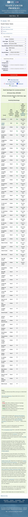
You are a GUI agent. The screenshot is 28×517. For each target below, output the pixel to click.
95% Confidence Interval (22, 114)
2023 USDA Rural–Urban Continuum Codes (10, 469)
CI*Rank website (5, 451)
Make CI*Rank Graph (14, 81)
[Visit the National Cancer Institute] (10, 1)
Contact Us (21, 501)
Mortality (5, 20)
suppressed (11, 479)
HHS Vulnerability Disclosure (10, 501)
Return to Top (4, 495)
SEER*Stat (19, 418)
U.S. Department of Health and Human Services (11, 507)
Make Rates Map (14, 80)
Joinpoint (15, 434)
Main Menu (12, 16)
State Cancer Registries (6, 396)
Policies (11, 500)
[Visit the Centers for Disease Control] (17, 1)
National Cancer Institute (16, 509)
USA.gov (25, 509)
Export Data (14, 85)
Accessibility (18, 500)
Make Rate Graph (10, 84)
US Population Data (7, 429)
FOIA (24, 500)
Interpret (21, 84)
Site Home (6, 500)
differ (25, 436)
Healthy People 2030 (6, 460)
